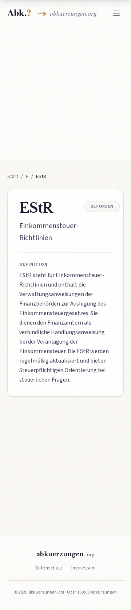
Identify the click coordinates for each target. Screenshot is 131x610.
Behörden (102, 206)
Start (12, 176)
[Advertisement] (65, 92)
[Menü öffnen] (116, 13)
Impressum (83, 568)
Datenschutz (49, 568)
